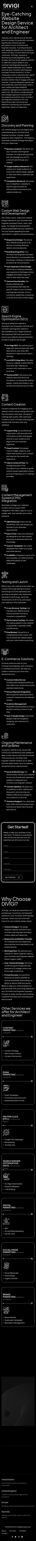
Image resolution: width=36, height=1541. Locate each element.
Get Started (10, 877)
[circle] (12, 1537)
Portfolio (22, 1531)
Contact (4, 1533)
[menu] (32, 6)
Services (13, 1531)
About (4, 1531)
